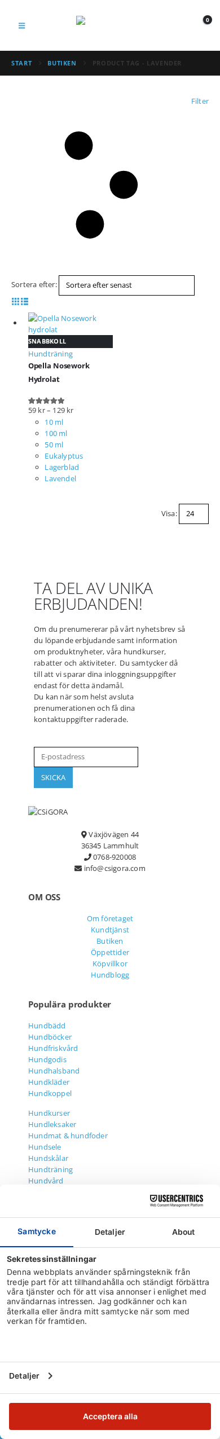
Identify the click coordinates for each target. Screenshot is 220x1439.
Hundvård (46, 1181)
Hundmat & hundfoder (68, 1135)
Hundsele (44, 1147)
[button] (21, 25)
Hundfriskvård (53, 1048)
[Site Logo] (110, 25)
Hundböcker (50, 1037)
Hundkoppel (50, 1093)
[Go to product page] (70, 324)
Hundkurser (49, 1113)
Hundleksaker (52, 1124)
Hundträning (50, 1169)
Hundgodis (47, 1059)
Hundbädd (47, 1025)
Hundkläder (48, 1082)
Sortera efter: (34, 284)
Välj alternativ (196, 321)
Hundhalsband (54, 1071)
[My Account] (179, 25)
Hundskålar (48, 1158)
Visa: (169, 513)
